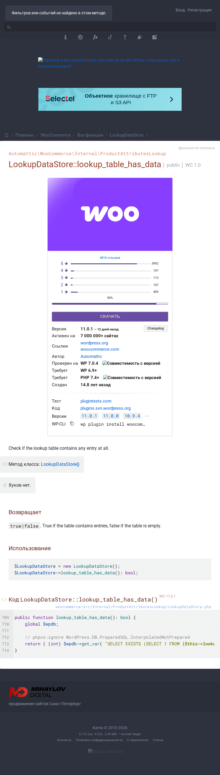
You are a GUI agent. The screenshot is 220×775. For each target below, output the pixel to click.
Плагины (24, 135)
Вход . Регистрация (194, 10)
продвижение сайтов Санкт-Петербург (45, 703)
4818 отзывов (110, 258)
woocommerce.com (99, 349)
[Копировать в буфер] (72, 423)
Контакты (64, 740)
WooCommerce (56, 135)
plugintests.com (95, 401)
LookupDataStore (127, 135)
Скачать (110, 316)
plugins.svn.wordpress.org (105, 408)
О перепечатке (138, 740)
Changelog (155, 328)
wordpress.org (94, 343)
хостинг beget (131, 734)
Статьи (158, 740)
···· (147, 416)
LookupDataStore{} (60, 464)
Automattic (91, 356)
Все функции (90, 135)
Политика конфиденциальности (99, 740)
